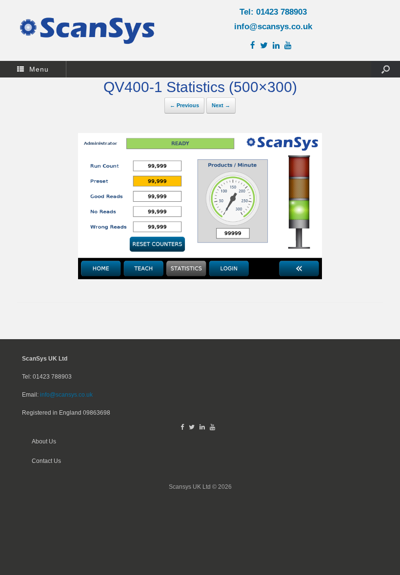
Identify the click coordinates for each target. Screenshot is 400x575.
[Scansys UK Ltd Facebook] (255, 46)
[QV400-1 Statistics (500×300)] (200, 276)
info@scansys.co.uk (273, 26)
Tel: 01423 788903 (273, 12)
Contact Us (46, 461)
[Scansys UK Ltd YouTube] (290, 46)
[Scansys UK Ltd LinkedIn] (278, 46)
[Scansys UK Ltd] (87, 30)
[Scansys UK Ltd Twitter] (266, 46)
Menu (39, 69)
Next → (221, 105)
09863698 (96, 412)
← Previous (184, 105)
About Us (44, 441)
